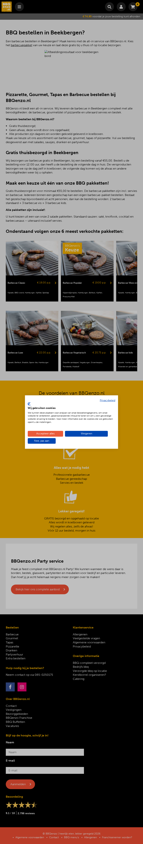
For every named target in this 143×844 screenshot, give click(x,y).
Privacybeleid (107, 400)
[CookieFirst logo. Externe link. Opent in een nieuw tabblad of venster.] (29, 404)
